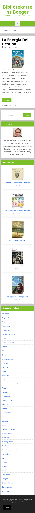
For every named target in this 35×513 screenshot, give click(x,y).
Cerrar (7, 507)
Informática (6, 413)
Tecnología (6, 491)
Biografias (6, 330)
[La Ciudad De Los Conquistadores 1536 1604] (17, 174)
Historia (5, 404)
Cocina (4, 347)
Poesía (4, 462)
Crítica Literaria (7, 359)
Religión (5, 479)
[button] (17, 23)
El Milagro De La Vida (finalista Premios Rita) (18, 298)
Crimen (5, 355)
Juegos (4, 417)
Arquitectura (6, 318)
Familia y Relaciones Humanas (13, 384)
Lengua (5, 421)
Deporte (5, 367)
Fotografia (6, 396)
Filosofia (5, 392)
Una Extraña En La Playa (17, 240)
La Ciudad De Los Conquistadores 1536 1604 (17, 184)
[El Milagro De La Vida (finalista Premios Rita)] (17, 285)
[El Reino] (17, 257)
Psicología (5, 470)
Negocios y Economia (10, 450)
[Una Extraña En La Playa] (17, 230)
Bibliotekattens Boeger (17, 9)
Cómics (4, 351)
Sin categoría (7, 487)
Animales (5, 314)
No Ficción (6, 454)
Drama (4, 371)
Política (4, 466)
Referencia (6, 475)
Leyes (4, 425)
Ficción (14, 105)
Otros (4, 458)
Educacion (6, 375)
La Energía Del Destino (15, 41)
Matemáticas (7, 433)
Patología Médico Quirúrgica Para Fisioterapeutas (17, 211)
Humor (4, 409)
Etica (4, 380)
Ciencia (4, 338)
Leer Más (6, 100)
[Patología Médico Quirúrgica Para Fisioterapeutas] (17, 201)
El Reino (17, 268)
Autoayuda (6, 326)
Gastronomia (7, 400)
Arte (3, 322)
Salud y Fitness (7, 483)
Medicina (5, 437)
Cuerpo (5, 363)
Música (4, 446)
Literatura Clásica (8, 429)
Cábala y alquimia (8, 334)
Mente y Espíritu (8, 442)
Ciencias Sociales (8, 343)
